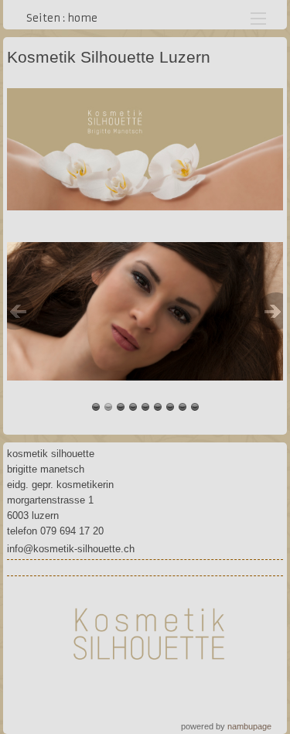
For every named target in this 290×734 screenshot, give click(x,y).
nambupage (249, 726)
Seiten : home (61, 18)
